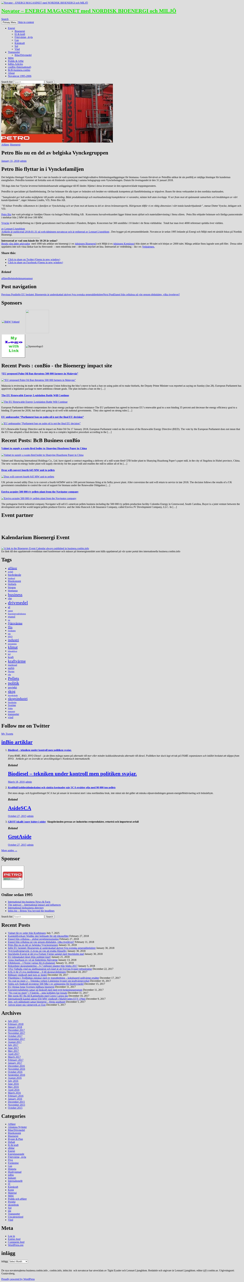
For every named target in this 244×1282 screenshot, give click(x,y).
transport (11, 711)
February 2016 (15, 1095)
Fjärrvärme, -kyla (24, 37)
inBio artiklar (17, 742)
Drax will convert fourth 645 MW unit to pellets (28, 470)
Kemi (11, 1189)
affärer (4, 278)
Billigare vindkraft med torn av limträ (27, 974)
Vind (17, 49)
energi (10, 611)
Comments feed (16, 1242)
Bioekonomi (14, 581)
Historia (12, 1169)
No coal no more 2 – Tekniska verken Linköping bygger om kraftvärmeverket (48, 980)
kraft (11, 657)
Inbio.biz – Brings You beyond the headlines (31, 910)
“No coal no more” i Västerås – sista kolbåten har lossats (37, 992)
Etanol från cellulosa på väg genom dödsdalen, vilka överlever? (141, 294)
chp (10, 598)
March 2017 (14, 1057)
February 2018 (15, 1024)
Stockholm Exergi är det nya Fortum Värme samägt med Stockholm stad (46, 954)
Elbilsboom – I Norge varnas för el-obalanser (31, 963)
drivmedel (18, 602)
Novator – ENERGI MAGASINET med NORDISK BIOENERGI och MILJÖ (88, 11)
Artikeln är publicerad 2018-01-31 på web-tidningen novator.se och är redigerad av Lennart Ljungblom (55, 231)
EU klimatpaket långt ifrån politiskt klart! (29, 957)
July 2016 (13, 1080)
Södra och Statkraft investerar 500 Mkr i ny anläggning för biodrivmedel (46, 983)
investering (12, 644)
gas (9, 634)
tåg (9, 1210)
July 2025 (13, 1021)
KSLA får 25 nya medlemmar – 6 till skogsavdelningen (37, 971)
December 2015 (16, 1101)
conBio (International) (19, 67)
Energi (11, 28)
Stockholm (12, 702)
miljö (11, 668)
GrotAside (19, 837)
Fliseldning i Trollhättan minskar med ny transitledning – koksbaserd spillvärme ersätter (53, 977)
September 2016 (16, 1074)
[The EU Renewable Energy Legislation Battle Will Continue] (34, 401)
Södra (10, 708)
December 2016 (16, 1066)
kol (9, 654)
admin (23, 161)
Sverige (12, 705)
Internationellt (15, 1180)
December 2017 (16, 1030)
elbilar (11, 1148)
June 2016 (13, 1083)
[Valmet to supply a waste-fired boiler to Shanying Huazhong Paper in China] (42, 455)
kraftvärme (17, 661)
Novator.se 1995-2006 (19, 76)
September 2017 (16, 1039)
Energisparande (16, 1154)
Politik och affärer (17, 1198)
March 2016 (14, 1092)
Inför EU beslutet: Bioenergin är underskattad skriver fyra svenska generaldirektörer (52, 294)
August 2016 (15, 1077)
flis (10, 627)
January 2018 (15, 1027)
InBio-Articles (15, 64)
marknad (12, 665)
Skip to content (26, 22)
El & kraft (20, 34)
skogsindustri (18, 699)
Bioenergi (20, 31)
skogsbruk (13, 1204)
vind (10, 717)
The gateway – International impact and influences (34, 904)
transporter (13, 714)
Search (4, 19)
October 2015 (15, 1107)
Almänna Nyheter (17, 1127)
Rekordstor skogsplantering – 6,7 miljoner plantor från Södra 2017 (43, 965)
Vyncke (5, 223)
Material (12, 1192)
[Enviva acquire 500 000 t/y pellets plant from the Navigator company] (38, 498)
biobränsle (14, 575)
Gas (17, 40)
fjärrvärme (15, 623)
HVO (10, 636)
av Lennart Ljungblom (13, 228)
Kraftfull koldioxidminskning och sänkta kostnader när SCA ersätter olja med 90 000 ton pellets (62, 787)
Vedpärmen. (148, 246)
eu (9, 620)
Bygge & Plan (15, 1139)
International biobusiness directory (26, 907)
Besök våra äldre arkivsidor (15, 243)
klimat (13, 647)
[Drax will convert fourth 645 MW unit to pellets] (27, 476)
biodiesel (11, 578)
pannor (29, 278)
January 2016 (15, 1098)
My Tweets (7, 733)
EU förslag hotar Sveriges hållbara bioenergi (31, 986)
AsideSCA (19, 808)
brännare (20, 278)
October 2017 (15, 1036)
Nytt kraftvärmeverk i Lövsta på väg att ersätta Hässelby (37, 951)
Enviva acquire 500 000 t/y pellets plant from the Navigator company (40, 491)
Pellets (13, 678)
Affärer (5, 144)
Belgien (12, 278)
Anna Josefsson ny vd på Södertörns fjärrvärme (33, 960)
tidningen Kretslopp (123, 243)
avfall (10, 571)
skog (11, 691)
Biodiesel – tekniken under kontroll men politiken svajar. (40, 750)
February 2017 (15, 1060)
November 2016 (16, 1069)
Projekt (11, 1201)
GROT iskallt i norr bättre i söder (27, 821)
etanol (11, 616)
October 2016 (15, 1071)
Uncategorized (15, 1216)
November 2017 (16, 1033)
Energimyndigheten (17, 613)
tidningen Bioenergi (85, 243)
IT (9, 1183)
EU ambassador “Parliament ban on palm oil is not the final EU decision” (42, 417)
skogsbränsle (13, 695)
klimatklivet (12, 651)
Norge (11, 671)
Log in (11, 1236)
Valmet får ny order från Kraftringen (27, 933)
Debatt (11, 1142)
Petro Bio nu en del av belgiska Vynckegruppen (33, 945)
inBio (11, 1175)
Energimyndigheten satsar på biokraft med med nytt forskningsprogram (45, 989)
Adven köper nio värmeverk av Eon (27, 1004)
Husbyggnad (14, 1172)
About (11, 73)
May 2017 (13, 1051)
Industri (12, 1177)
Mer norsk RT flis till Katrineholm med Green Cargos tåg (38, 995)
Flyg (10, 1160)
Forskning (13, 1163)
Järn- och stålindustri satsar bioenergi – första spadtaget (36, 1001)
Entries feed (14, 1239)
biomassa (13, 590)
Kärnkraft (20, 43)
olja (9, 674)
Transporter (14, 52)
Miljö (11, 58)
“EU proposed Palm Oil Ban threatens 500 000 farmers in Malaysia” (39, 373)
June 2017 (13, 1048)
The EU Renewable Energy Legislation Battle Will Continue (35, 395)
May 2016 (13, 1086)
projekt (12, 687)
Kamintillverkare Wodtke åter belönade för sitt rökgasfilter (38, 936)
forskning (12, 631)
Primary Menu (9, 22)
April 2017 (13, 1054)
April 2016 (13, 1089)
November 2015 (16, 1104)
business (15, 594)
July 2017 (13, 1045)
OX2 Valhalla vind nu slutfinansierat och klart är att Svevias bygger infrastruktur (50, 968)
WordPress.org (15, 1245)
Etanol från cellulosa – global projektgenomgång (33, 939)
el (9, 607)
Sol (16, 46)
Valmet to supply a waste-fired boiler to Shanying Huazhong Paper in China (44, 448)
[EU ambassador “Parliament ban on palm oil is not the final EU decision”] (41, 423)
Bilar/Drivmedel (23, 55)
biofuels (12, 584)
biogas (12, 587)
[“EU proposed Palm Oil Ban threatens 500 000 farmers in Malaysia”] (38, 380)
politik (13, 683)
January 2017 (15, 1063)
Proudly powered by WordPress (18, 1279)
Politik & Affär (16, 61)
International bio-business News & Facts (29, 901)
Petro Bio (6, 214)
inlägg (4, 1261)
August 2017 (15, 1042)
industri (13, 640)
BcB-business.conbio (19, 70)
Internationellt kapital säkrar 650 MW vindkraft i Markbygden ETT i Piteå (46, 998)
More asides (9, 850)
